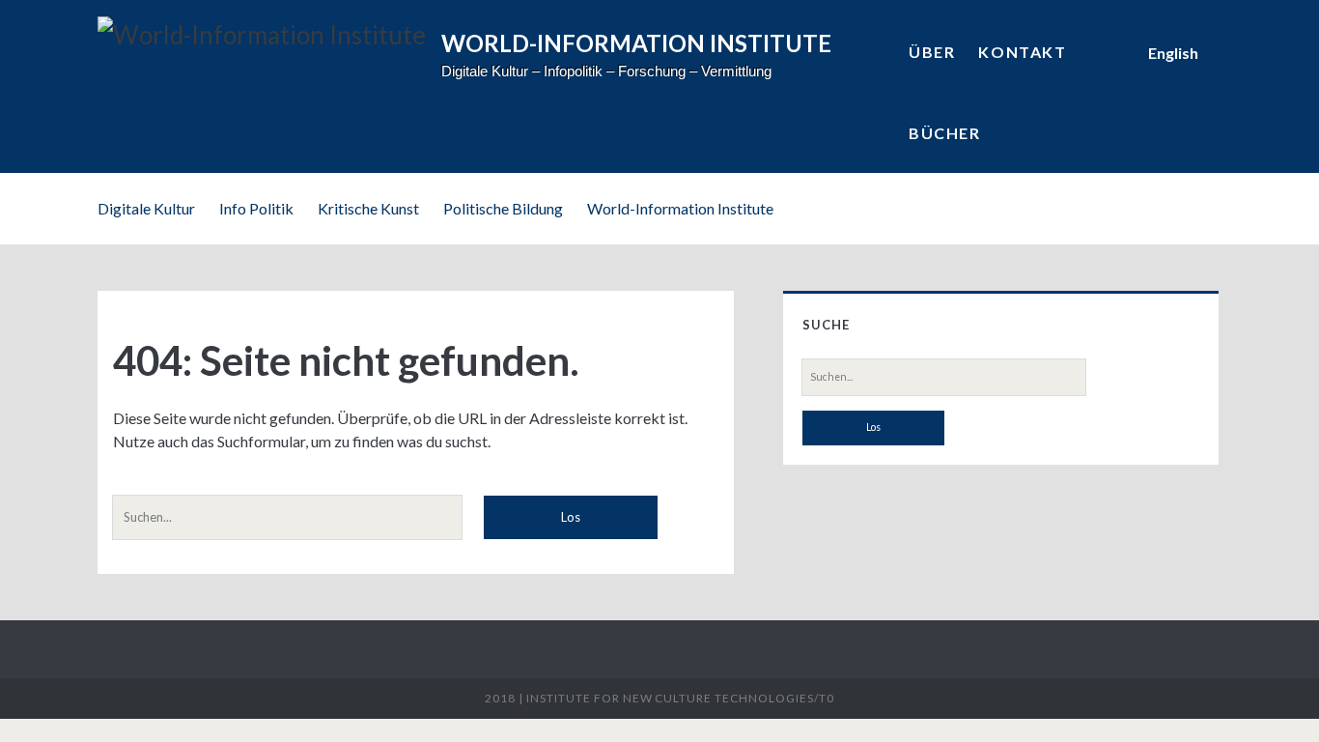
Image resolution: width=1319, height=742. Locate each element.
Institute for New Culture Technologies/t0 (679, 698)
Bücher (945, 133)
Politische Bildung (503, 208)
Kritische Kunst (368, 208)
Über (932, 52)
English (1173, 52)
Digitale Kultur (146, 208)
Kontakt (1022, 52)
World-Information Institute (680, 208)
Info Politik (256, 208)
